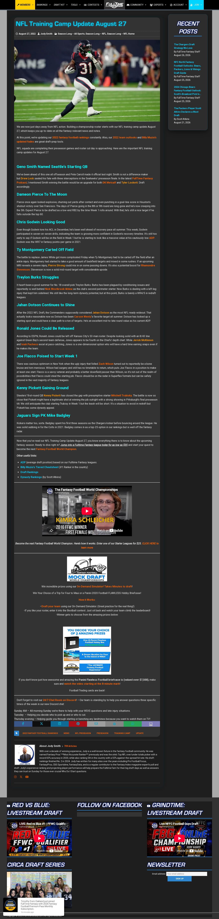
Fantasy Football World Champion (56, 449)
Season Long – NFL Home (121, 33)
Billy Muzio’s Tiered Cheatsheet (40, 467)
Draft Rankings (29, 472)
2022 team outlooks (125, 137)
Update (139, 733)
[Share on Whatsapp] (133, 724)
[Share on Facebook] (23, 724)
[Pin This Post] (78, 724)
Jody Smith (46, 33)
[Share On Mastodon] (151, 724)
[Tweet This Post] (41, 724)
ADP (23, 462)
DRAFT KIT (59, 5)
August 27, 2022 (27, 33)
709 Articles (70, 746)
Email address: (159, 874)
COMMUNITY (136, 5)
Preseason (102, 733)
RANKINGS (42, 5)
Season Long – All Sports (71, 33)
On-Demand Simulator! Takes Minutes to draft (104, 586)
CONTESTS (93, 5)
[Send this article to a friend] (96, 724)
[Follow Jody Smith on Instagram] (15, 777)
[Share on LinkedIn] (60, 724)
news (66, 733)
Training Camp (122, 733)
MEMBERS (25, 5)
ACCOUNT (178, 5)
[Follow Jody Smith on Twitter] (19, 777)
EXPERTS (158, 5)
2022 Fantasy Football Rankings (40, 733)
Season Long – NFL (96, 33)
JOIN (196, 5)
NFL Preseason (83, 733)
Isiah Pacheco (29, 344)
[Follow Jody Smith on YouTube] (26, 777)
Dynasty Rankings (31, 477)
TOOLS (74, 5)
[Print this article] (114, 724)
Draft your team (51, 606)
